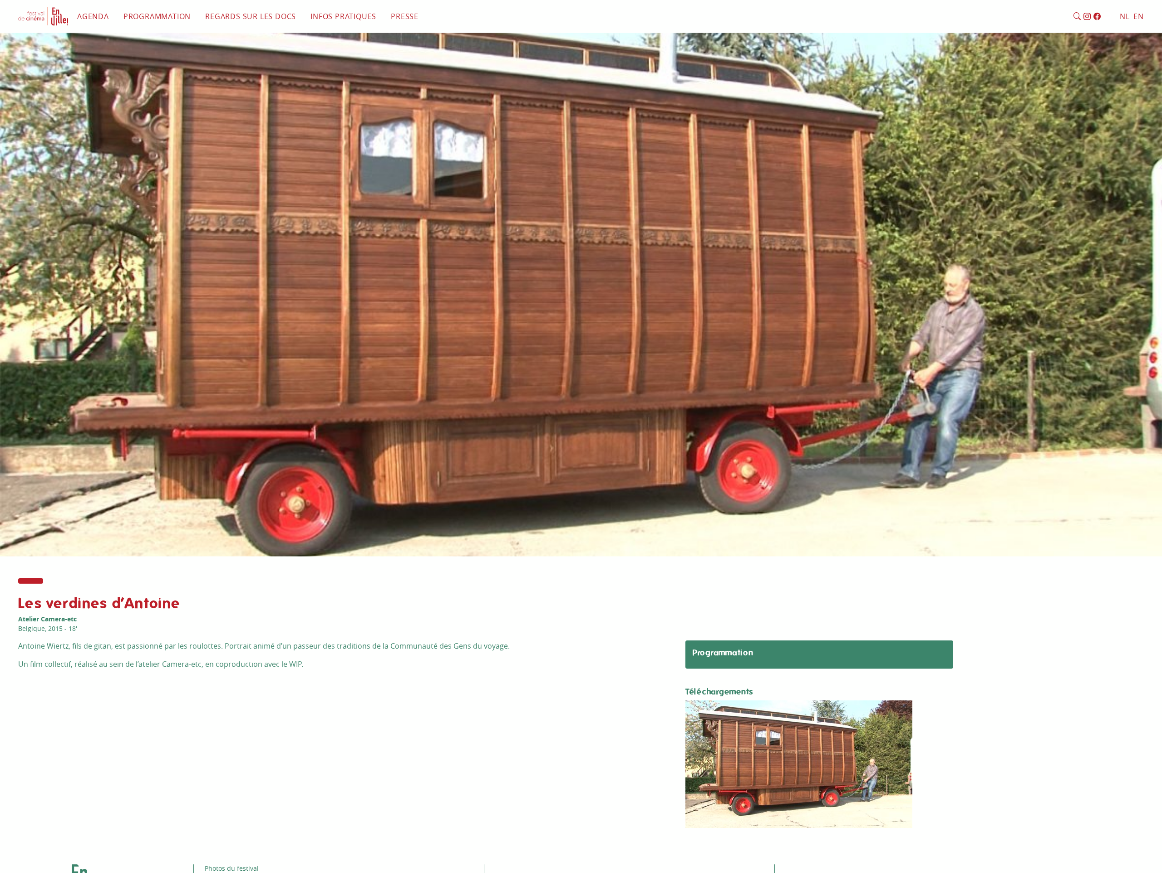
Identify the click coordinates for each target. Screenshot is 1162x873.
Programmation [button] (157, 16)
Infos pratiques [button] (343, 16)
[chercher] (1077, 17)
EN (1138, 16)
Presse (405, 16)
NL (1125, 16)
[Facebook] (1097, 17)
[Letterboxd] (1107, 17)
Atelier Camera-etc (47, 619)
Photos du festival (232, 868)
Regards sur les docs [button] (250, 16)
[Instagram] (1087, 17)
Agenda (93, 16)
